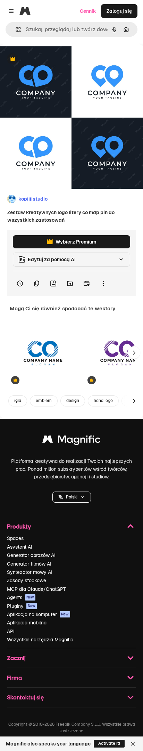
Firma (14, 677)
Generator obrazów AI (31, 555)
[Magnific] (71, 441)
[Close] (133, 744)
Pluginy (21, 606)
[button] (71, 497)
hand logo (103, 400)
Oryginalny (48, 59)
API (11, 631)
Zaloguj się (119, 11)
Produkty (19, 526)
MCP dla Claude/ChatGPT (36, 589)
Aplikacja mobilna (27, 623)
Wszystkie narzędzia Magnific (40, 639)
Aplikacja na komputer (38, 614)
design (72, 400)
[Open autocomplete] (15, 29)
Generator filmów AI (29, 564)
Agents (20, 597)
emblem (44, 400)
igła (17, 400)
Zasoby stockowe (26, 580)
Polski (71, 497)
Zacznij (16, 657)
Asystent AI (19, 547)
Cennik (88, 11)
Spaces (15, 538)
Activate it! (109, 743)
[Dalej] (134, 352)
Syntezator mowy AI (29, 572)
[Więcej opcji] (103, 284)
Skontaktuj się (25, 697)
